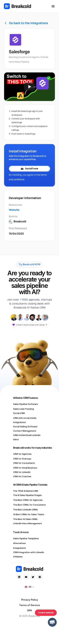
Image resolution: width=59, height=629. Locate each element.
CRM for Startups (22, 458)
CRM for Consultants (24, 463)
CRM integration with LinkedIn (28, 552)
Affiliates (18, 556)
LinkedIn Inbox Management (27, 523)
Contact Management (24, 430)
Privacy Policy (29, 599)
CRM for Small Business (25, 467)
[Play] (29, 87)
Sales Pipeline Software (25, 404)
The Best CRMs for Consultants (29, 504)
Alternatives (19, 543)
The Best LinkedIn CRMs (25, 509)
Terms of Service (29, 605)
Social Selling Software (25, 426)
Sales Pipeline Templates (26, 538)
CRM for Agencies (22, 454)
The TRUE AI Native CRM (25, 491)
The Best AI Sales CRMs (25, 519)
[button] (52, 622)
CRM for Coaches (22, 476)
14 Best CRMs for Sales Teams (28, 514)
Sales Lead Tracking (23, 409)
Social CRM (19, 413)
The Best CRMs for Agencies (28, 500)
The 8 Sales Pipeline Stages (27, 495)
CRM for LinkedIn (21, 472)
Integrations (19, 548)
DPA (29, 610)
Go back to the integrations (28, 23)
